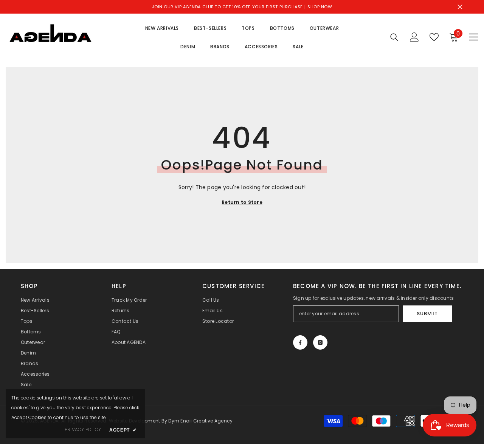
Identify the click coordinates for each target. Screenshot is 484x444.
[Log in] (414, 37)
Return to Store (242, 202)
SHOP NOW (319, 7)
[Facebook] (300, 342)
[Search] (394, 37)
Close (460, 7)
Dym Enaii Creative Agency (200, 421)
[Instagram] (320, 342)
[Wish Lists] (434, 37)
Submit (427, 313)
